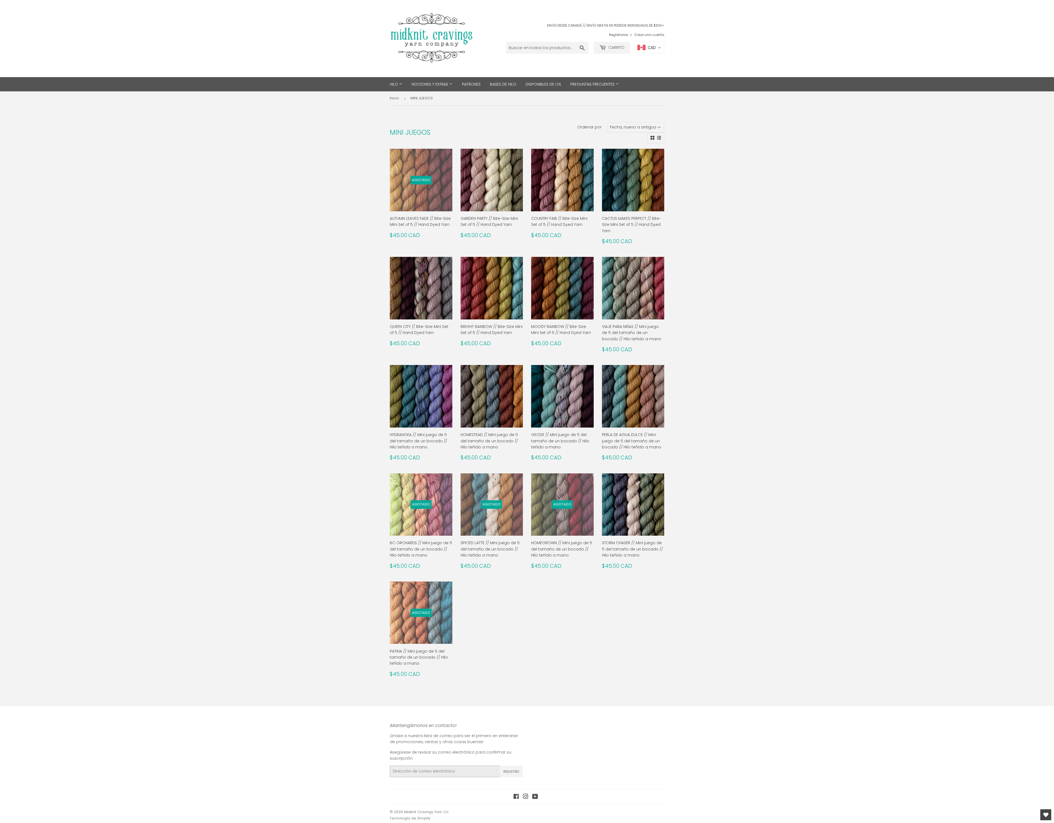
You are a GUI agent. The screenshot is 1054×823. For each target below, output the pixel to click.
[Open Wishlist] (1045, 814)
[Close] (602, 379)
